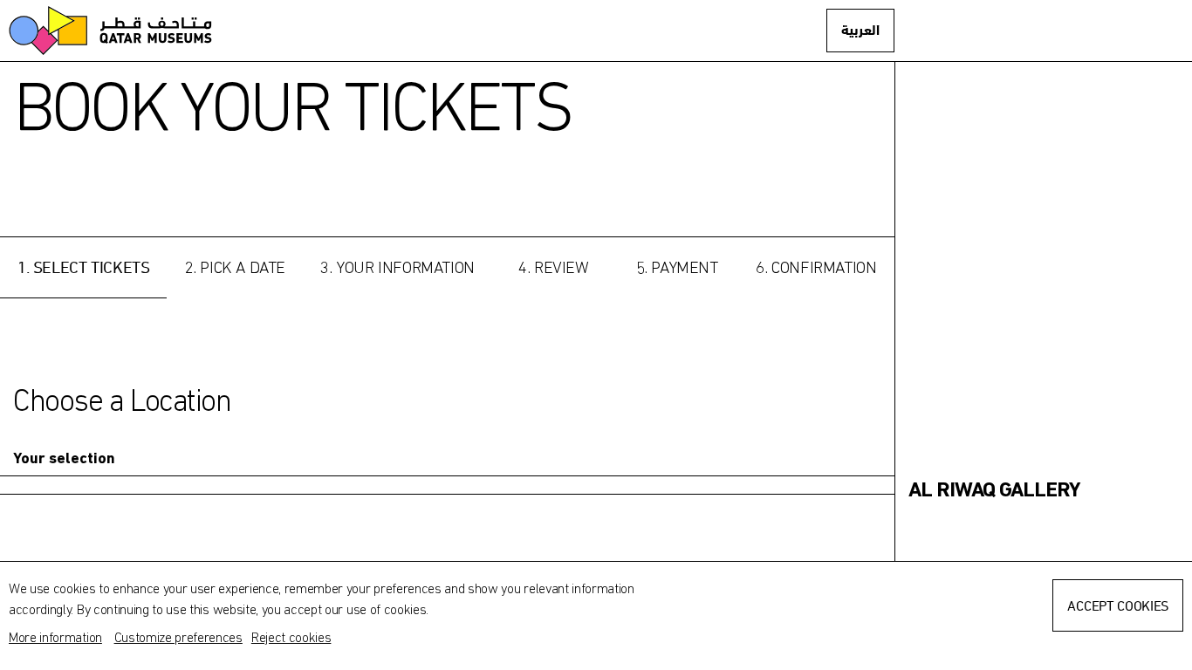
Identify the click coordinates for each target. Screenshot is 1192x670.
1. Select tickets (83, 267)
